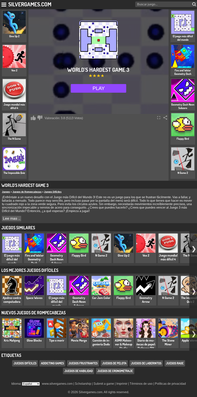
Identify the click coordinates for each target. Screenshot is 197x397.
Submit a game (103, 383)
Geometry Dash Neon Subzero (56, 259)
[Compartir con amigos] (165, 117)
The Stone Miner (168, 342)
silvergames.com (29, 4)
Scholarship (83, 383)
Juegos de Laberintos (146, 363)
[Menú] (4, 4)
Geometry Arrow (145, 300)
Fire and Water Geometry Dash (34, 259)
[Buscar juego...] (194, 4)
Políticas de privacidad (170, 383)
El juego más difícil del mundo (12, 259)
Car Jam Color (101, 298)
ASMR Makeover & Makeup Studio (123, 344)
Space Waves (34, 298)
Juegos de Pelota (114, 363)
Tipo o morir (56, 340)
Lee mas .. (11, 218)
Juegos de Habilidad (78, 371)
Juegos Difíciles (53, 192)
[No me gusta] (39, 117)
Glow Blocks (34, 340)
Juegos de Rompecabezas (27, 192)
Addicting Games (52, 363)
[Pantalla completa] (158, 117)
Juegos (6, 192)
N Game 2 (101, 255)
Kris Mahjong (12, 340)
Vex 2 (146, 255)
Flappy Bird (79, 255)
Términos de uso (141, 383)
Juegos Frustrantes (83, 363)
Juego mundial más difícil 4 (168, 257)
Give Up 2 (123, 255)
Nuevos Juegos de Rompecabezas (33, 312)
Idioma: (16, 383)
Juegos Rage (175, 363)
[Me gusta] (33, 117)
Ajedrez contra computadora (12, 300)
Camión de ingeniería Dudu (101, 342)
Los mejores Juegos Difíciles (29, 270)
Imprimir (121, 383)
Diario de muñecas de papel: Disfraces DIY (145, 344)
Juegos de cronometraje (115, 371)
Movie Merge (79, 340)
